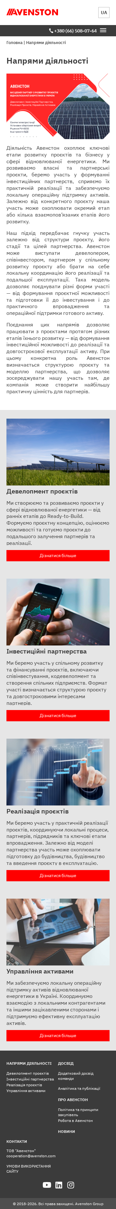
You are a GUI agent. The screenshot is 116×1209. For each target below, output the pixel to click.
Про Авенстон (73, 1099)
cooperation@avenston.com (30, 1155)
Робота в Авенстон (75, 1120)
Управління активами (25, 1090)
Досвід (65, 1063)
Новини (66, 1131)
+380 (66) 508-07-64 (75, 31)
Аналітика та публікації (79, 1088)
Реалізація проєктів (24, 1084)
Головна (14, 42)
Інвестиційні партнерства (30, 1079)
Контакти (16, 1141)
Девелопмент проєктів (27, 1073)
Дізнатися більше (58, 555)
